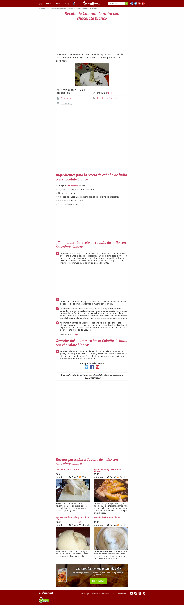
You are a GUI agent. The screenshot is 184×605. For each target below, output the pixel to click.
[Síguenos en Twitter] (135, 3)
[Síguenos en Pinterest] (143, 3)
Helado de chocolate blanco (107, 517)
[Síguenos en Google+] (139, 3)
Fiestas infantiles (66, 103)
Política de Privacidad (100, 593)
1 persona (66, 98)
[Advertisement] (92, 36)
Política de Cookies (118, 593)
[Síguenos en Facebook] (131, 3)
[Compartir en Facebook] (92, 367)
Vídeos (58, 3)
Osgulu (77, 334)
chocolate (73, 185)
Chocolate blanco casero (67, 469)
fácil (109, 92)
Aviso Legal (85, 593)
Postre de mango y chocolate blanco (107, 470)
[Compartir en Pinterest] (97, 367)
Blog (67, 3)
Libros (48, 3)
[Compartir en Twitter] (86, 367)
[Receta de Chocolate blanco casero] (73, 501)
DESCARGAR (99, 581)
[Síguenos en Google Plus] (140, 593)
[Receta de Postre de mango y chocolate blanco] (111, 501)
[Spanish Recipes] (74, 4)
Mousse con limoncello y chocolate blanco (72, 518)
